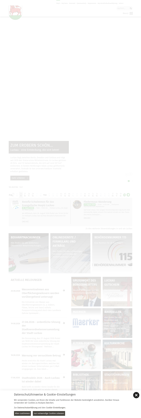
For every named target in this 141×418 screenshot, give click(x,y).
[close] (136, 395)
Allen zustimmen (22, 413)
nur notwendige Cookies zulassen (49, 413)
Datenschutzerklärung (27, 407)
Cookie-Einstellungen (55, 407)
